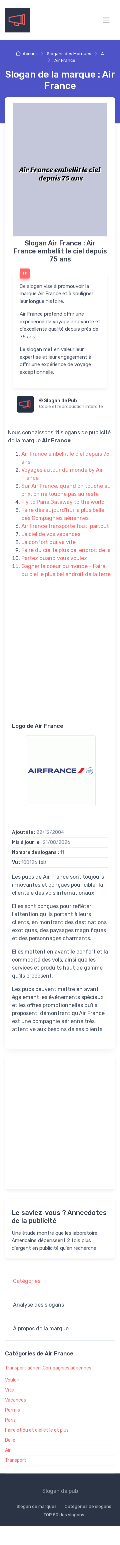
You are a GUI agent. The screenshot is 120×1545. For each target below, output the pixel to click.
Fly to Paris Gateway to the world (63, 502)
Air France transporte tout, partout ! (66, 526)
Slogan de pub (60, 1491)
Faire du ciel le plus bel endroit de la (66, 550)
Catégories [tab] (26, 1281)
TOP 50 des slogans (64, 1514)
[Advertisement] (60, 662)
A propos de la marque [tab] (41, 1328)
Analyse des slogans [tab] (38, 1305)
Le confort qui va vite (48, 542)
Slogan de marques (37, 1506)
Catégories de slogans (88, 1506)
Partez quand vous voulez (54, 558)
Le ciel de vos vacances (50, 534)
